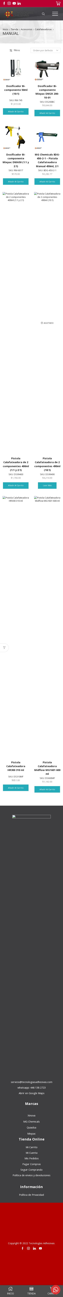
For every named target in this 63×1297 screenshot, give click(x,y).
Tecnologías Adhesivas (42, 1243)
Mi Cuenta (31, 1152)
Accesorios (26, 29)
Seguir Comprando (31, 1169)
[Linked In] (19, 3)
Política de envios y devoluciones (31, 1175)
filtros (17, 50)
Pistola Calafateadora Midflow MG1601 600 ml (47, 768)
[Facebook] (4, 3)
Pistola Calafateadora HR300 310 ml (15, 766)
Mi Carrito (31, 1147)
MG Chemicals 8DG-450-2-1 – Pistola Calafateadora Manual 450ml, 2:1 (47, 160)
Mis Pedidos (31, 1158)
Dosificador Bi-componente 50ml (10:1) (15, 89)
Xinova (31, 1115)
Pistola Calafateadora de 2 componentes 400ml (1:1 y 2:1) (16, 464)
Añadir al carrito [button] (16, 111)
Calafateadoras (43, 29)
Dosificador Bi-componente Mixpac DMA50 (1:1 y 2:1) (16, 160)
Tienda (14, 29)
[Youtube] (14, 3)
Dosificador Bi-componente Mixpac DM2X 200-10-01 (47, 91)
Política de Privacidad (31, 1194)
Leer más (47, 485)
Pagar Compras (31, 1164)
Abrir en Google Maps (31, 1093)
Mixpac (31, 1133)
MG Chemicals (31, 1121)
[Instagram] (9, 3)
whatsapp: (32, 1087)
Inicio (5, 29)
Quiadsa (31, 1127)
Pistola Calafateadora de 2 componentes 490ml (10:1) (47, 464)
